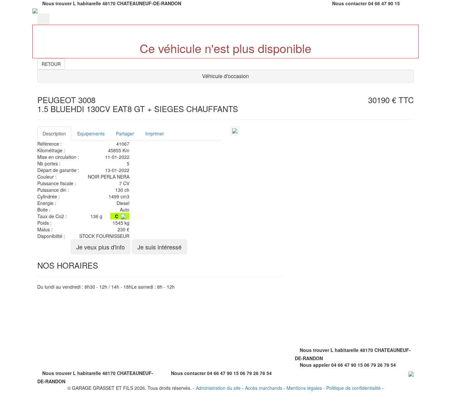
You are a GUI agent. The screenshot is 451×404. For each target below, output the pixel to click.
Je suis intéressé (159, 247)
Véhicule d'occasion (225, 76)
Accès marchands (263, 388)
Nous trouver (57, 3)
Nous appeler (315, 364)
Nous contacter (349, 3)
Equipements (91, 133)
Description (54, 133)
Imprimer (154, 133)
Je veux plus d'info (100, 247)
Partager (125, 133)
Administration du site (218, 388)
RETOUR (51, 64)
